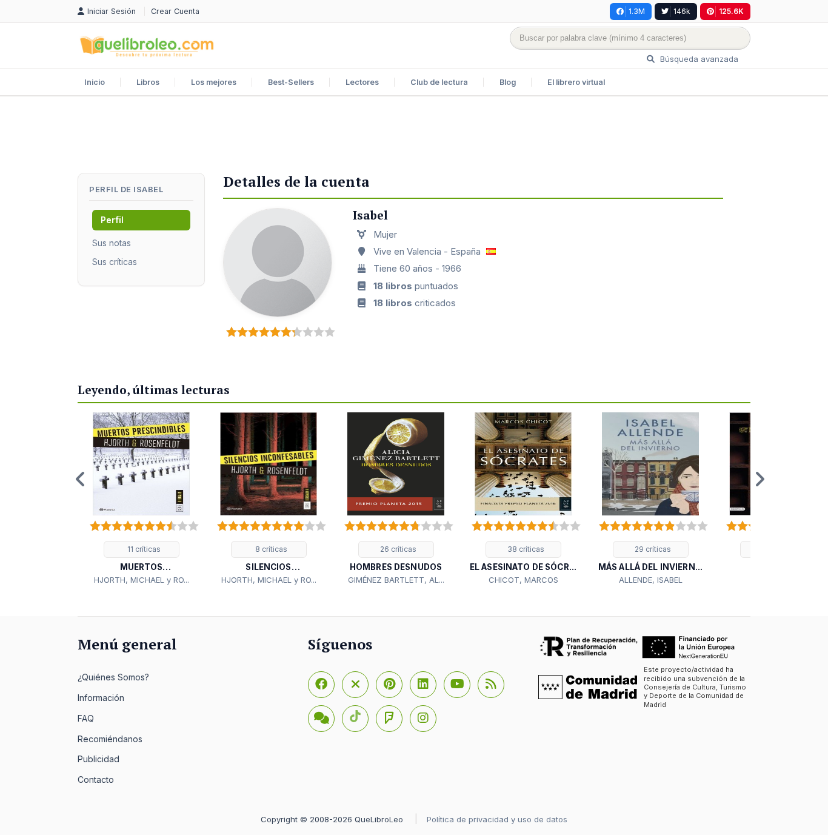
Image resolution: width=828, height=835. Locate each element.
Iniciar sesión (112, 11)
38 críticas (525, 549)
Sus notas (111, 243)
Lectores (362, 82)
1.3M (637, 11)
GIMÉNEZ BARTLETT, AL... (396, 580)
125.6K (731, 11)
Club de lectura (439, 82)
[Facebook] (321, 684)
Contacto (96, 779)
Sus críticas (114, 262)
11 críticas (143, 549)
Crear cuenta (175, 11)
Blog (507, 82)
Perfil (112, 220)
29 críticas (652, 549)
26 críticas (397, 549)
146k (681, 11)
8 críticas (270, 549)
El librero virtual (576, 82)
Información (101, 697)
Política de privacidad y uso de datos (497, 819)
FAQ (86, 718)
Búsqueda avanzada (698, 59)
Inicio (94, 82)
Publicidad (98, 759)
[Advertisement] (414, 136)
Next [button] (759, 479)
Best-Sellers (291, 82)
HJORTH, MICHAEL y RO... (141, 580)
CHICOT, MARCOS (523, 580)
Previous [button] (81, 479)
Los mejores (213, 82)
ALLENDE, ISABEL (651, 580)
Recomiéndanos (110, 739)
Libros (147, 82)
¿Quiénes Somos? (113, 677)
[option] (141, 499)
